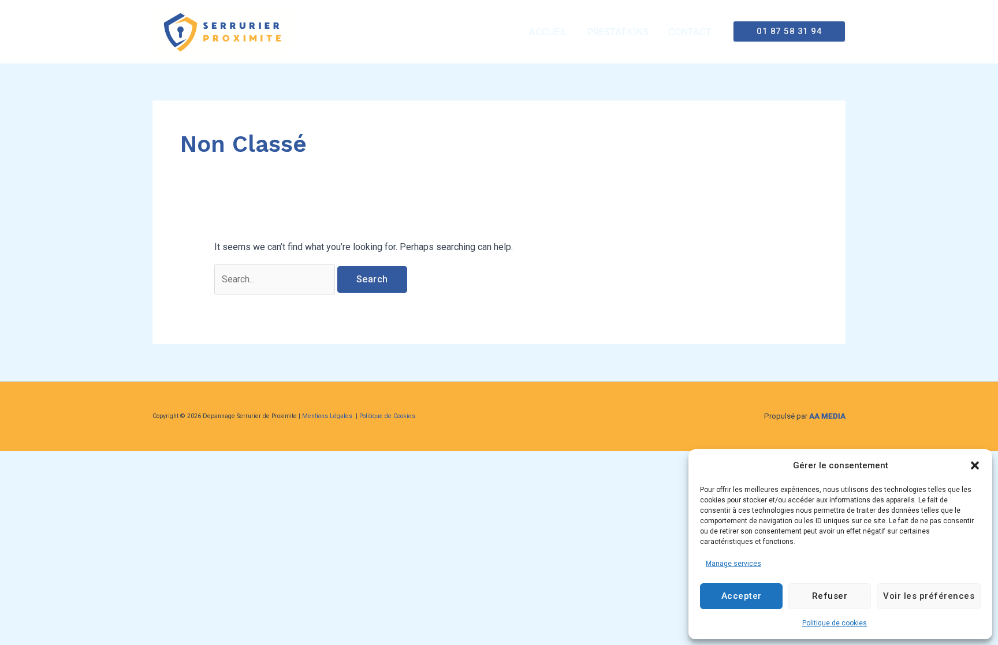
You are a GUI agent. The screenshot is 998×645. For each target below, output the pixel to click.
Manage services (733, 564)
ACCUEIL (548, 32)
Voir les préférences (928, 596)
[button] (975, 465)
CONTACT (690, 32)
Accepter (741, 596)
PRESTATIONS (618, 32)
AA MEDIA (827, 416)
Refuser (830, 596)
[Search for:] (275, 279)
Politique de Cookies (387, 416)
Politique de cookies (834, 623)
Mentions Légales (328, 416)
